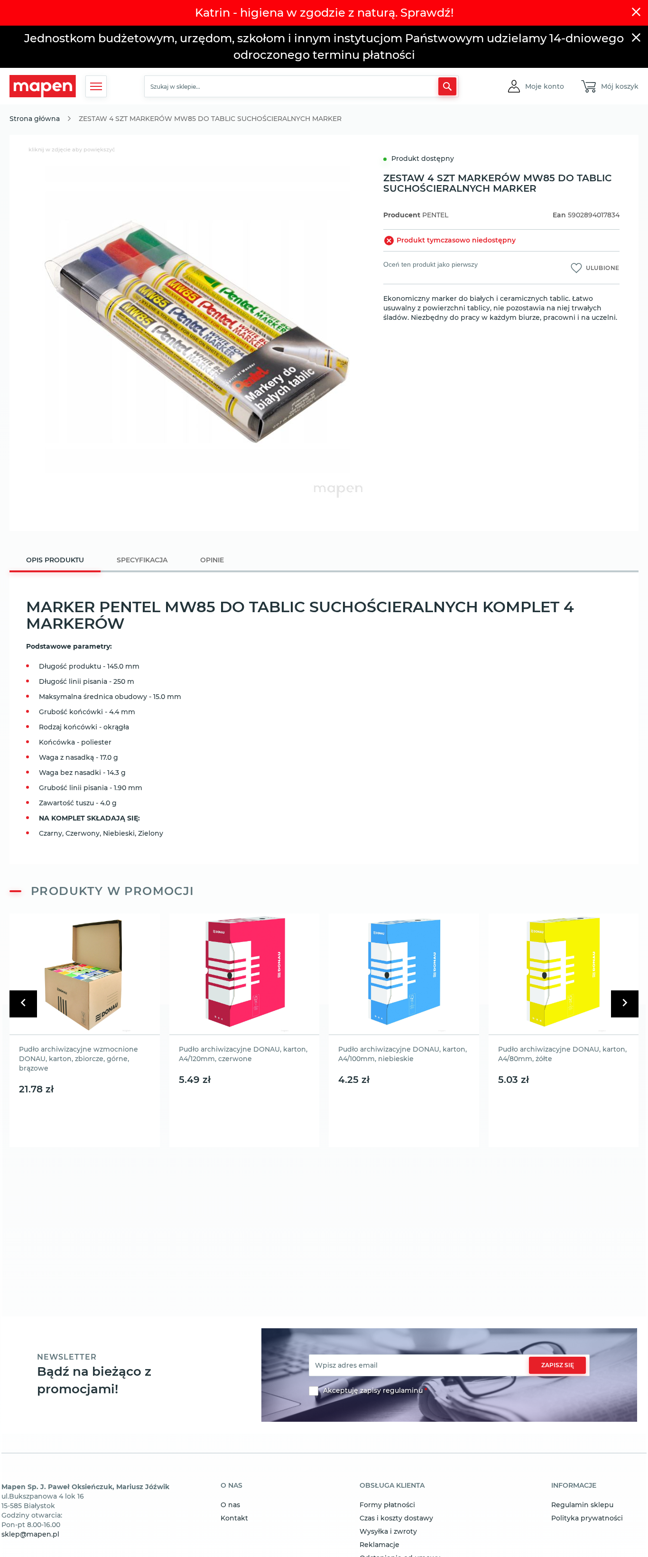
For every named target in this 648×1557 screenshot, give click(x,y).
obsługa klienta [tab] (392, 1486)
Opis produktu (55, 560)
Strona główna (34, 118)
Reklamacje (379, 1544)
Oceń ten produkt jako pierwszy (430, 264)
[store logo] (42, 86)
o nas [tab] (231, 1486)
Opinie (212, 560)
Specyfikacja (142, 560)
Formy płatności (387, 1505)
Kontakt (234, 1518)
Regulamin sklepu (582, 1505)
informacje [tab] (573, 1486)
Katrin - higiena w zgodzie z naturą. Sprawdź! (324, 12)
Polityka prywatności (587, 1518)
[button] (544, 86)
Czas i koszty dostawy (396, 1518)
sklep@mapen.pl (30, 1534)
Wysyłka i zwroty (388, 1531)
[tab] (55, 561)
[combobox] (301, 86)
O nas (230, 1505)
